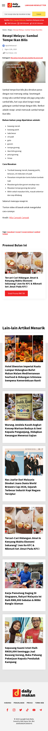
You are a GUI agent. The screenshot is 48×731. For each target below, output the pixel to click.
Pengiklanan (19, 703)
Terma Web (39, 703)
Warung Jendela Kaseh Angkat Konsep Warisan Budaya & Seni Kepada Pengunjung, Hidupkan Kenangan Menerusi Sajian (23, 430)
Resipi (10, 30)
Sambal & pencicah (35, 58)
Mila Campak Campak (19, 217)
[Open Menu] (3, 5)
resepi (18, 232)
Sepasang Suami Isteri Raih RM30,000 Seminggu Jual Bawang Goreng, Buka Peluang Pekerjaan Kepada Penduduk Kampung (23, 655)
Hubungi (7, 703)
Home (4, 30)
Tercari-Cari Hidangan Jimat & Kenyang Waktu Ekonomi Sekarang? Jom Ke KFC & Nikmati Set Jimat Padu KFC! (23, 282)
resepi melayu (27, 232)
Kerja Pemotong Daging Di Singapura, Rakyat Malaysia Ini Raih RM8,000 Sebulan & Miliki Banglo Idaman (23, 598)
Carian (39, 14)
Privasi (30, 703)
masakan (10, 232)
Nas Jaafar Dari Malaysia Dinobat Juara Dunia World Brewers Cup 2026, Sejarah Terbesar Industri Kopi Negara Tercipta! (22, 486)
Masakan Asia (16, 58)
